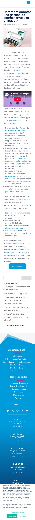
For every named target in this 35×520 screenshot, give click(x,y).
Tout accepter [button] (12, 516)
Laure (8, 25)
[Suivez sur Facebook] (22, 411)
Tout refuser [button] (23, 516)
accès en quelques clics (19, 163)
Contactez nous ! (17, 266)
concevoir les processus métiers (15, 159)
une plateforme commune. (17, 226)
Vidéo (25, 25)
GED (21, 25)
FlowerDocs (18, 120)
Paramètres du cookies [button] (17, 512)
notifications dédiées (16, 252)
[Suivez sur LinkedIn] (8, 411)
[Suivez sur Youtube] (27, 411)
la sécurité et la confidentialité (18, 181)
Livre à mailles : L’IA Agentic (15, 293)
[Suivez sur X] (13, 411)
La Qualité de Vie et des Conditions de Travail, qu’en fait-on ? (16, 317)
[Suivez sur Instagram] (17, 411)
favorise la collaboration (15, 174)
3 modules (10, 123)
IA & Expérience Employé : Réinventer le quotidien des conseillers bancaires (15, 300)
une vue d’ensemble (19, 153)
